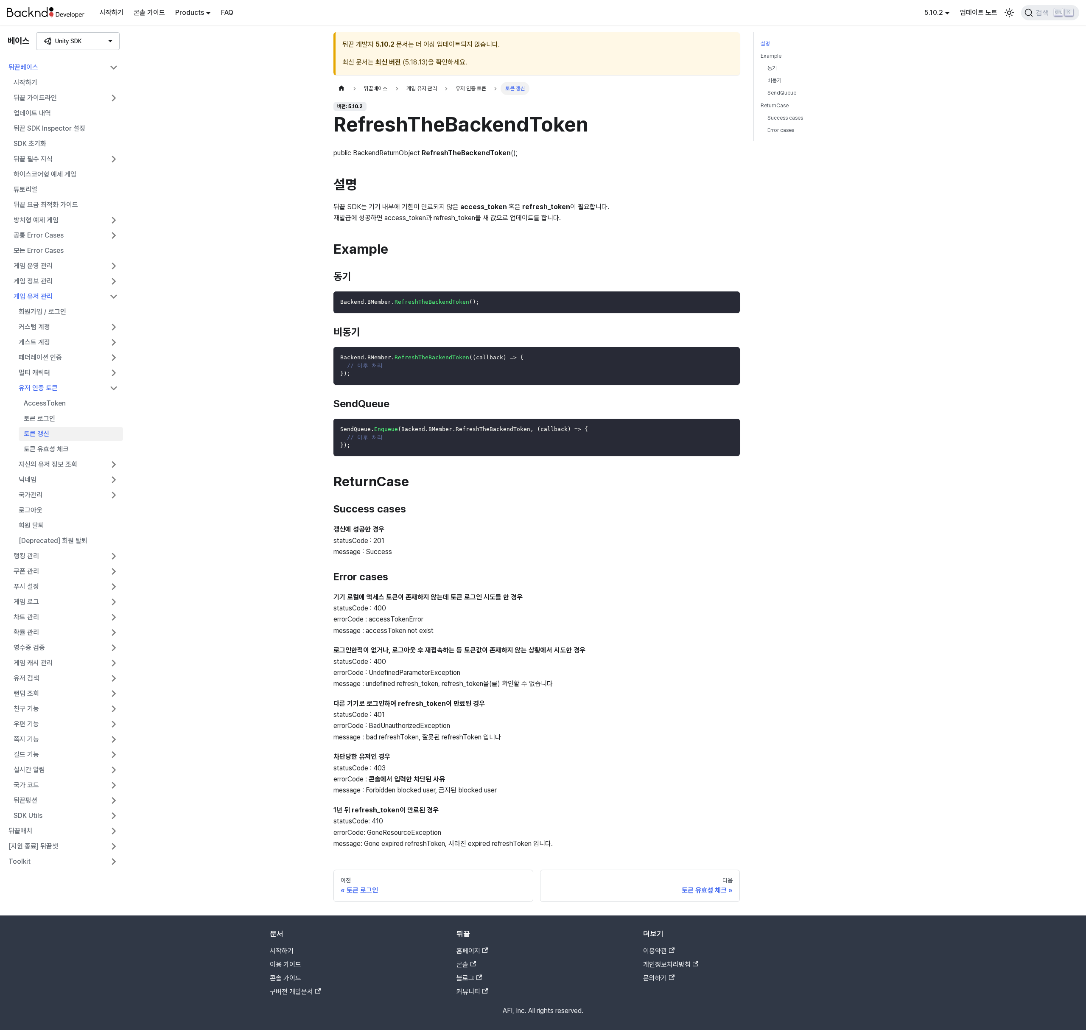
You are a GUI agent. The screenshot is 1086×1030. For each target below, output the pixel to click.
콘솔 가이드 (149, 12)
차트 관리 (26, 617)
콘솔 (462, 964)
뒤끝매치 (20, 831)
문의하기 (655, 978)
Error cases (780, 130)
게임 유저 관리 (33, 296)
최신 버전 (388, 62)
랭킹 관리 (26, 556)
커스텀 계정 (34, 327)
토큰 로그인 (39, 418)
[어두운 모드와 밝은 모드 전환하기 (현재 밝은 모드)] (1009, 13)
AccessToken (45, 403)
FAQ (227, 12)
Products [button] (189, 12)
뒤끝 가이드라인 (35, 98)
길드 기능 (26, 754)
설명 (765, 43)
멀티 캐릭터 (34, 373)
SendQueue (781, 93)
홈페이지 (468, 951)
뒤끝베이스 (23, 67)
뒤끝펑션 (25, 800)
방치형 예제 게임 (36, 220)
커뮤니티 (468, 992)
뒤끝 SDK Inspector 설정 (49, 128)
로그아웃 (30, 510)
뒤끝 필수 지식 (33, 159)
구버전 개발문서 (291, 992)
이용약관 (655, 951)
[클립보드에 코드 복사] (729, 302)
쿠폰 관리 (26, 571)
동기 (772, 68)
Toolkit (19, 861)
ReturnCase (775, 105)
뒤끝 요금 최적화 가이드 (46, 205)
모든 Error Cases (39, 250)
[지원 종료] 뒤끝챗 (33, 846)
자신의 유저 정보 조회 (48, 464)
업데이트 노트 (978, 12)
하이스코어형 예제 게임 (45, 174)
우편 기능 (26, 724)
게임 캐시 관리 (33, 663)
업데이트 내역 (32, 113)
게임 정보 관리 (33, 281)
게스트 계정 (34, 342)
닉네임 (27, 480)
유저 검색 (26, 678)
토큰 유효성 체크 (46, 449)
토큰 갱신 (36, 434)
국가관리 (30, 495)
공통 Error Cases (39, 235)
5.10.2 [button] (933, 12)
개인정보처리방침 (667, 964)
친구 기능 (26, 709)
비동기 (774, 80)
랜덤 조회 (26, 693)
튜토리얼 (25, 189)
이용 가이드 (285, 964)
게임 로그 (26, 602)
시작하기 (111, 12)
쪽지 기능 (26, 739)
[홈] (341, 88)
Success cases (785, 118)
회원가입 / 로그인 (42, 312)
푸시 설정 (26, 586)
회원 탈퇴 (31, 525)
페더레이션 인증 (40, 357)
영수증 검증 (29, 648)
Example (771, 56)
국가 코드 (26, 785)
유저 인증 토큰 (38, 388)
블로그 (465, 978)
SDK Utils (28, 816)
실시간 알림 (29, 770)
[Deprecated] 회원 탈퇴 (53, 541)
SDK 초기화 (30, 144)
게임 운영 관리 (33, 266)
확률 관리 (26, 632)
